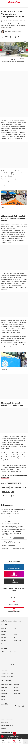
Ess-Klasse (3, 667)
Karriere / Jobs (4, 687)
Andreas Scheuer (21, 322)
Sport (15, 628)
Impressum (4, 710)
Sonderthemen (17, 693)
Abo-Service (4, 693)
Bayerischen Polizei (6, 179)
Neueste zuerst (5, 516)
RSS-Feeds (3, 661)
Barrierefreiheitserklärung (7, 719)
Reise (15, 637)
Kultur (15, 634)
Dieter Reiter (6, 320)
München (3, 628)
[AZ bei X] (23, 705)
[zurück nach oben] (14, 734)
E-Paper (3, 696)
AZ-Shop (16, 687)
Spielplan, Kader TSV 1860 (7, 676)
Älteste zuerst (11, 516)
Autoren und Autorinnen (6, 684)
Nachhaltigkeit (17, 640)
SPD (11, 320)
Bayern (6, 5)
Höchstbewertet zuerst (20, 516)
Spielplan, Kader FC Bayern (7, 673)
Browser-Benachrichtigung (7, 664)
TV (14, 631)
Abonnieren (4, 690)
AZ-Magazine (17, 690)
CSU (3, 324)
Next (27, 50)
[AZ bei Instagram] (19, 705)
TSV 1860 (3, 640)
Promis (3, 643)
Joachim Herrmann (16, 487)
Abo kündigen (4, 722)
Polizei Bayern (6, 491)
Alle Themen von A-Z (6, 651)
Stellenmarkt (17, 651)
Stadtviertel (4, 631)
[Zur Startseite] (14, 3)
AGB (2, 713)
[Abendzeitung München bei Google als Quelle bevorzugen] (19, 36)
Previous (1, 50)
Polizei (9, 436)
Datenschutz (4, 716)
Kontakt (3, 699)
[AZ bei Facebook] (15, 705)
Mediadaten (17, 684)
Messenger (4, 658)
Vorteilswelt (4, 670)
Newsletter (3, 654)
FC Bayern (3, 637)
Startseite (2, 5)
